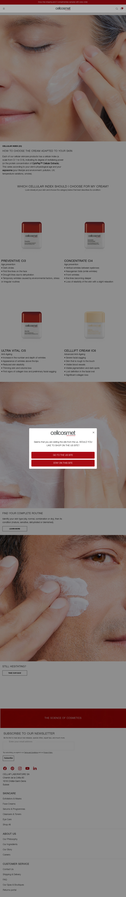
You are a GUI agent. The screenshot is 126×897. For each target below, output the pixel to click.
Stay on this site (63, 463)
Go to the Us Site (63, 455)
